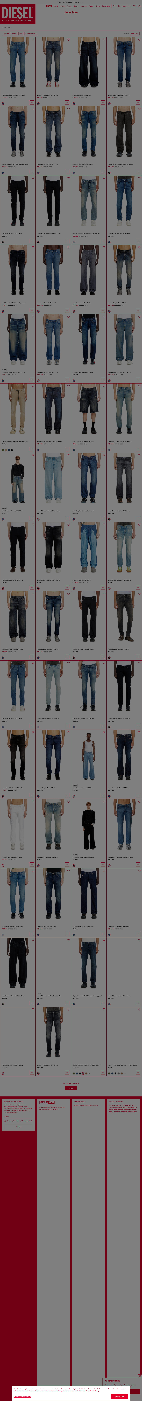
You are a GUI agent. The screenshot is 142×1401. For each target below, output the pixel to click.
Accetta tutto (119, 1396)
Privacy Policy (83, 1391)
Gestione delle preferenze (60, 1391)
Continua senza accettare (22, 1396)
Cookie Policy (94, 1391)
